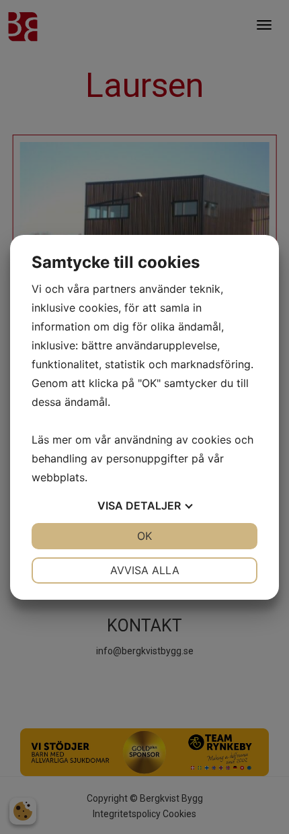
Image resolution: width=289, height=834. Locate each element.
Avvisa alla (144, 570)
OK (144, 536)
